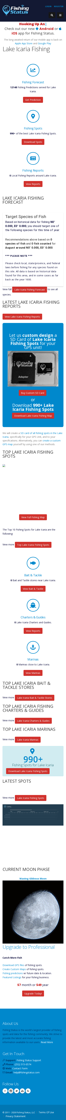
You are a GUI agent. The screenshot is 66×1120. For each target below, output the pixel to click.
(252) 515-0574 (23, 1064)
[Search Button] (52, 15)
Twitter (16, 1090)
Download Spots (33, 141)
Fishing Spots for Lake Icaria (33, 765)
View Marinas (33, 673)
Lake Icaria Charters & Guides (33, 720)
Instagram (10, 1090)
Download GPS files (13, 965)
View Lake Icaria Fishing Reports (22, 316)
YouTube (22, 1090)
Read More (47, 1042)
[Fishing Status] (16, 10)
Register (58, 6)
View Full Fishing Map (33, 517)
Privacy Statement (16, 1116)
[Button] (60, 15)
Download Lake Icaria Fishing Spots (27, 771)
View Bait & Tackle (33, 588)
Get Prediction (33, 99)
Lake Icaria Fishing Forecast (29, 289)
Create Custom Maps (14, 969)
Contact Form (20, 1068)
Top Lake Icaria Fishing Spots (33, 544)
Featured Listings (12, 977)
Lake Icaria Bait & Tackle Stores (34, 697)
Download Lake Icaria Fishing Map (33, 415)
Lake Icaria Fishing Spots (30, 798)
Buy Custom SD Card (32, 392)
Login (48, 6)
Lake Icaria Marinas (27, 739)
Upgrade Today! (33, 993)
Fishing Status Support (29, 1060)
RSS (28, 1090)
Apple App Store (23, 43)
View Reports (33, 184)
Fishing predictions (13, 973)
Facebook (5, 1090)
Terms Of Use (46, 1112)
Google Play (44, 43)
